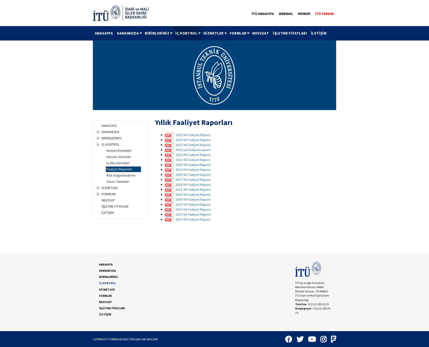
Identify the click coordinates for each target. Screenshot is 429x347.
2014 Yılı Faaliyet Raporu (193, 209)
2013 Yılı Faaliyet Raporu (193, 214)
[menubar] (210, 33)
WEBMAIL (286, 13)
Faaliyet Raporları (119, 169)
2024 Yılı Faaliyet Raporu (193, 140)
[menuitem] (104, 33)
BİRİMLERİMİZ (157, 33)
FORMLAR (238, 33)
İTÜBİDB (113, 339)
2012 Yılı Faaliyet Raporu (193, 219)
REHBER (304, 13)
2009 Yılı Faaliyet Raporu (193, 199)
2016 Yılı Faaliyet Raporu (193, 184)
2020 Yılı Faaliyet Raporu (193, 164)
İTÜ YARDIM (324, 13)
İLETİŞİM (318, 33)
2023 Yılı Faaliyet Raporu (193, 145)
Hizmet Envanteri (119, 150)
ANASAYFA (104, 33)
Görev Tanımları (118, 181)
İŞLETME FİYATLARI (290, 33)
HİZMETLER (213, 33)
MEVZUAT (260, 33)
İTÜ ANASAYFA (263, 13)
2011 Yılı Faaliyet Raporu (193, 189)
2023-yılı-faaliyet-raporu (193, 150)
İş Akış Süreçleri (118, 163)
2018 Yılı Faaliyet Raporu (193, 174)
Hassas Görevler (119, 156)
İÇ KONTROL (186, 33)
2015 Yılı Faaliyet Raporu (193, 204)
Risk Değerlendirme (121, 175)
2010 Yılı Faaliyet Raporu (193, 194)
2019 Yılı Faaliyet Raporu (193, 169)
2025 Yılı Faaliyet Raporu (193, 135)
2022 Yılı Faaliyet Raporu (193, 155)
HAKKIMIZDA (128, 33)
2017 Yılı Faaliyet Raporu (193, 179)
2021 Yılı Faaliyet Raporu (193, 159)
